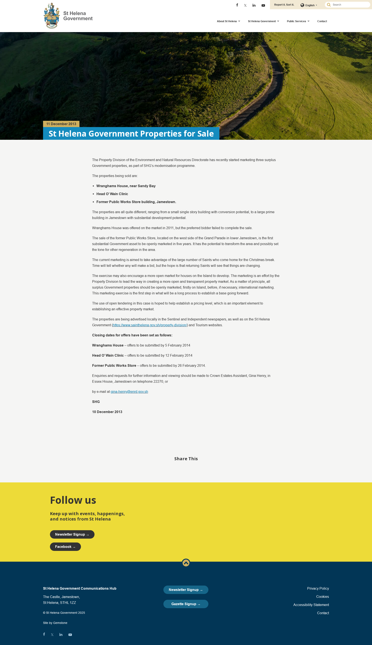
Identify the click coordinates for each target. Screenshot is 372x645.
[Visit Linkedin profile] (254, 5)
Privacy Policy (318, 588)
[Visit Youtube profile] (263, 5)
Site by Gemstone (55, 623)
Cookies (322, 596)
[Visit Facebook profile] (237, 5)
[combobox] (349, 5)
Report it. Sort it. (284, 4)
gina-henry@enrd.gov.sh (129, 391)
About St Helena (227, 21)
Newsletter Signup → (186, 590)
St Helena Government (262, 21)
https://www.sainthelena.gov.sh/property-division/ (150, 325)
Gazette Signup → (186, 604)
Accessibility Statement (311, 605)
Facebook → (65, 547)
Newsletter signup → (72, 534)
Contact (322, 21)
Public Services (296, 21)
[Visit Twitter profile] (245, 5)
